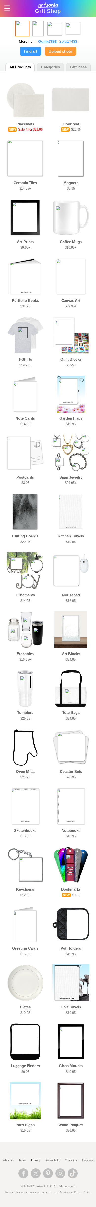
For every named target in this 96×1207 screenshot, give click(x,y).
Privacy (35, 1160)
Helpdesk (87, 1160)
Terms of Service (58, 1192)
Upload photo (60, 51)
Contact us (71, 1160)
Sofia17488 (68, 41)
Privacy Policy (82, 1192)
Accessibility (52, 1160)
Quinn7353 (47, 41)
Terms (22, 1160)
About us (8, 1160)
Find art (30, 51)
